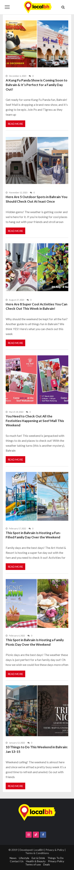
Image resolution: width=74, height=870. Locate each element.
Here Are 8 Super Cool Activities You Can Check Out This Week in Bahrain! (36, 306)
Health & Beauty (36, 861)
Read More (15, 123)
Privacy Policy (56, 861)
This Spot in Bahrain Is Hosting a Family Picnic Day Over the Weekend (35, 642)
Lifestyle (24, 858)
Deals (46, 864)
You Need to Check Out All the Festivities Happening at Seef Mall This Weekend (35, 420)
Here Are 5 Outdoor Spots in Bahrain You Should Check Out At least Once (36, 199)
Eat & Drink (38, 858)
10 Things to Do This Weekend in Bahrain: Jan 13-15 (37, 749)
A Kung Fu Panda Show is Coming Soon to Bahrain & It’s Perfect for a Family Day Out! (36, 84)
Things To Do (55, 858)
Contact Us (17, 861)
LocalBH (38, 849)
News (13, 858)
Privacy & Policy (55, 849)
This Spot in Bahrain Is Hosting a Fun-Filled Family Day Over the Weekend (33, 535)
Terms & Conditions (37, 853)
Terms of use (33, 864)
